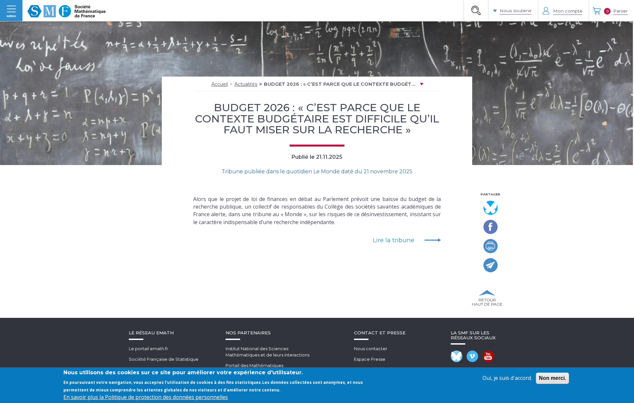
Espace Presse (369, 359)
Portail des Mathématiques (254, 365)
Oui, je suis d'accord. (507, 378)
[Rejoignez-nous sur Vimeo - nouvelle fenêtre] (472, 356)
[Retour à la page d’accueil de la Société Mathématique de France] (66, 10)
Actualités (245, 84)
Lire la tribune (393, 240)
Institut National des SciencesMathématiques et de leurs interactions (267, 351)
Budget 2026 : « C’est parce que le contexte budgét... (339, 84)
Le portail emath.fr (148, 348)
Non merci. (552, 378)
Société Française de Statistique (163, 359)
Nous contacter (370, 348)
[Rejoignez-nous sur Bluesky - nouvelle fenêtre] (456, 356)
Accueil (219, 84)
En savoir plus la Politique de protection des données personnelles (145, 397)
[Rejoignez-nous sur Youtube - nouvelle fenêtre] (488, 356)
